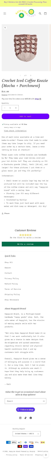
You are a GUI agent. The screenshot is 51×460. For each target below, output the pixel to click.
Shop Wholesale (12, 300)
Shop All (9, 262)
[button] (4, 13)
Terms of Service (13, 289)
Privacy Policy (12, 278)
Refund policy (43, 451)
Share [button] (7, 213)
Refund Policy (11, 284)
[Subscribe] (43, 401)
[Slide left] (20, 75)
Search (8, 268)
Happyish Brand (14, 451)
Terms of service (26, 455)
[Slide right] (30, 75)
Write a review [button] (25, 244)
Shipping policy (41, 455)
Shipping (4, 94)
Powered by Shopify (28, 451)
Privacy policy (11, 455)
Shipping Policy (12, 294)
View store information (15, 131)
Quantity (5, 103)
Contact (8, 273)
